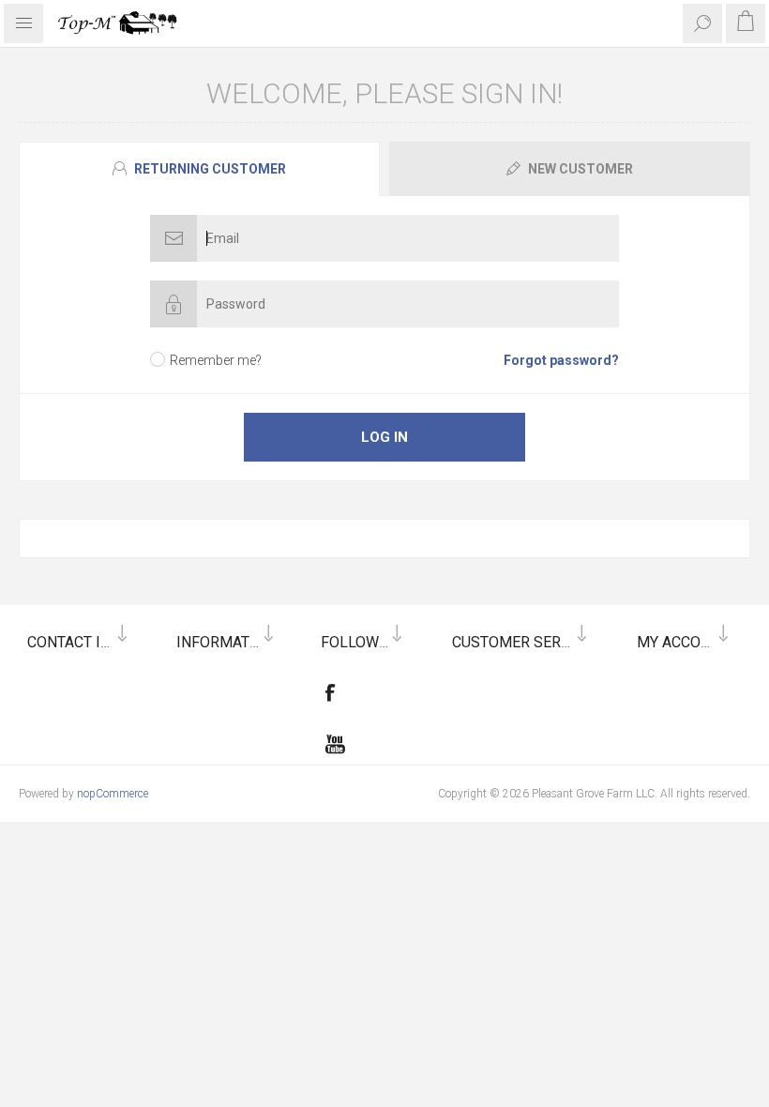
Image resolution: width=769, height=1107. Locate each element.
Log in (384, 437)
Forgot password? (561, 360)
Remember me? (216, 360)
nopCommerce (112, 793)
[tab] (201, 169)
